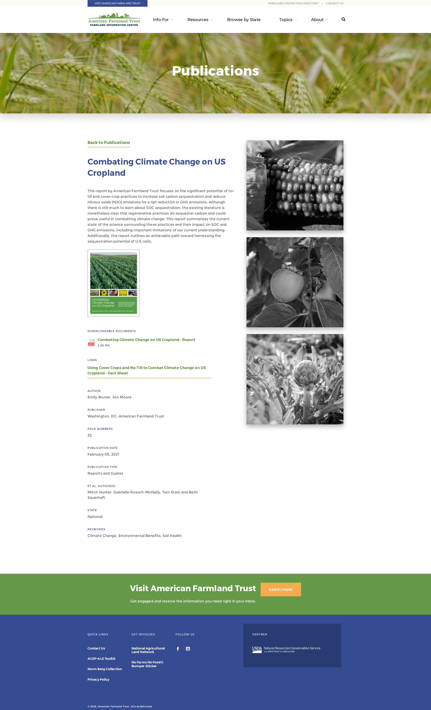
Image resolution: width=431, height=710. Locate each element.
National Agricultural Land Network (148, 650)
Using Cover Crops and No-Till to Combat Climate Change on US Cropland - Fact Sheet (147, 370)
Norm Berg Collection (105, 669)
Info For (161, 19)
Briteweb (146, 706)
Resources (198, 19)
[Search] (339, 20)
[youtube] (188, 649)
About (317, 19)
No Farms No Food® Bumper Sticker (147, 664)
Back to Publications (109, 142)
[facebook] (178, 649)
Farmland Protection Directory (293, 3)
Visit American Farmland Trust (118, 3)
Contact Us (334, 3)
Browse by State (244, 19)
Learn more (280, 589)
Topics (285, 19)
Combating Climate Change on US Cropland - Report (146, 342)
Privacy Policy (98, 679)
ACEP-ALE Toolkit (102, 659)
